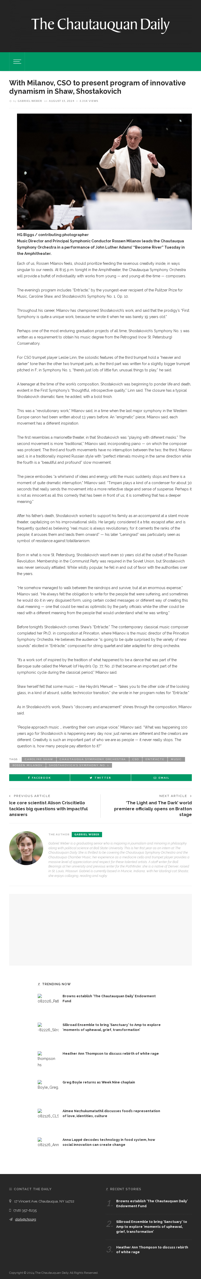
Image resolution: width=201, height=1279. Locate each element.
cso (135, 759)
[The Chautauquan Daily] (100, 25)
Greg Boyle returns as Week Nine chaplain (99, 1082)
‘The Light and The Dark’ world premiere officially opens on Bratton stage (153, 808)
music (176, 759)
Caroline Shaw (39, 759)
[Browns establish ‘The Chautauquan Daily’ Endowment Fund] (48, 1004)
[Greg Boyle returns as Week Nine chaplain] (48, 1090)
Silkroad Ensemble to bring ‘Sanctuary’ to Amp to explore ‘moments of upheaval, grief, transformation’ (151, 1227)
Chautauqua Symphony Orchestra (93, 759)
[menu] (16, 61)
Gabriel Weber (30, 100)
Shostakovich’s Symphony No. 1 (79, 765)
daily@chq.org (25, 1219)
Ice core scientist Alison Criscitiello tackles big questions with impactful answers (48, 808)
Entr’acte (155, 759)
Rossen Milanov (28, 765)
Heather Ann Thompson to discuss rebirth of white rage (111, 1053)
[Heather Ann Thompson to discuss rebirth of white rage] (48, 1061)
